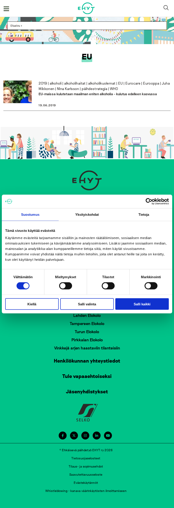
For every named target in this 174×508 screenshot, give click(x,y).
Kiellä (31, 304)
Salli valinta (87, 304)
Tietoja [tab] (143, 214)
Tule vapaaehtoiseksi (87, 376)
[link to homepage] (86, 8)
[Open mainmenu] (6, 8)
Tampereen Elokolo (87, 323)
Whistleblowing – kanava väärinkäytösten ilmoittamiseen (86, 491)
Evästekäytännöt (86, 482)
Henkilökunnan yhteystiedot (87, 360)
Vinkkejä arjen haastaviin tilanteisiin (87, 347)
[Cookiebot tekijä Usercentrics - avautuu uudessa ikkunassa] (149, 201)
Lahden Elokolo (87, 315)
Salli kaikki (142, 304)
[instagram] (85, 435)
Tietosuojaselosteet (85, 458)
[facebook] (63, 435)
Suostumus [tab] (30, 214)
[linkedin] (96, 435)
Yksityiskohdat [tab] (87, 214)
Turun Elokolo (87, 331)
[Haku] (167, 8)
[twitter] (74, 435)
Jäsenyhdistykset (87, 391)
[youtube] (108, 435)
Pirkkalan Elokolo (87, 339)
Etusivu (15, 25)
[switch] (65, 286)
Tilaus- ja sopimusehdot (86, 466)
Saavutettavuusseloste (85, 474)
